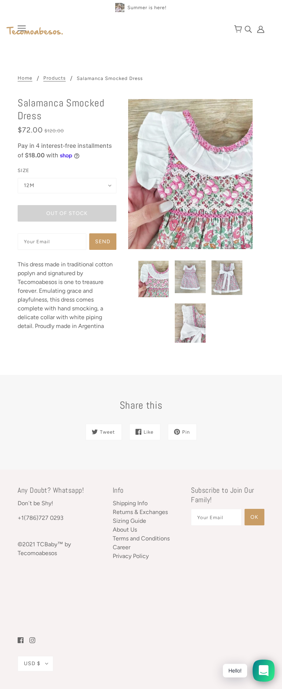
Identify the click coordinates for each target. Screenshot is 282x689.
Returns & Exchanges (140, 511)
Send (103, 241)
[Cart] (239, 29)
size (23, 170)
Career (121, 547)
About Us (125, 529)
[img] (249, 28)
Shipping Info (130, 503)
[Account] (258, 28)
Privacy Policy (131, 556)
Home (25, 78)
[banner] (35, 31)
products (54, 78)
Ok (254, 517)
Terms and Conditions (141, 538)
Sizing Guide (129, 520)
